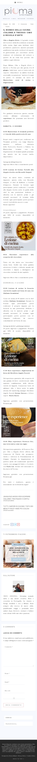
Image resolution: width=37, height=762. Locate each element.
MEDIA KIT (6, 18)
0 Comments (22, 24)
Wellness (18, 544)
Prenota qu (7, 477)
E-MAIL (14, 18)
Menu (20, 2)
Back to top (18, 758)
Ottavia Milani (13, 756)
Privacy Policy (22, 756)
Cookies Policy (31, 756)
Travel (7, 26)
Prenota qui (7, 403)
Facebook (30, 18)
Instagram (21, 18)
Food (32, 24)
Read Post (18, 559)
